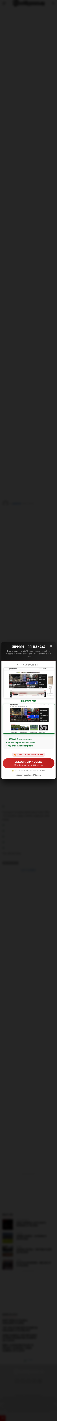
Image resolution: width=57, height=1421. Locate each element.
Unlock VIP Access (28, 763)
